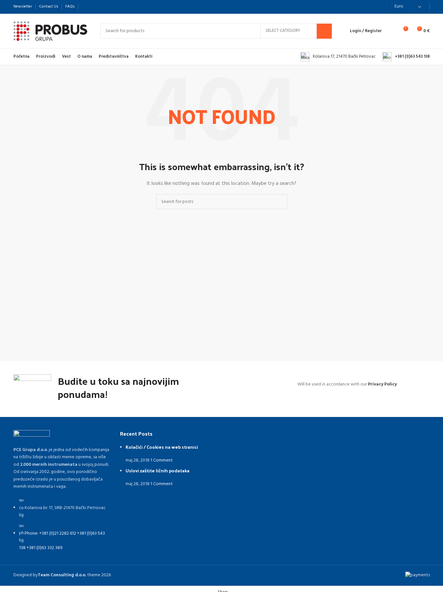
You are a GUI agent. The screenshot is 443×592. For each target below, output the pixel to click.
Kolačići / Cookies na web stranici (162, 447)
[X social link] (93, 6)
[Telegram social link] (117, 6)
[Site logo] (50, 31)
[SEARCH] (324, 31)
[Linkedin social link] (109, 6)
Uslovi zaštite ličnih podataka (158, 470)
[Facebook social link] (86, 6)
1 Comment (162, 460)
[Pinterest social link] (101, 6)
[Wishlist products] (391, 31)
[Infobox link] (338, 56)
